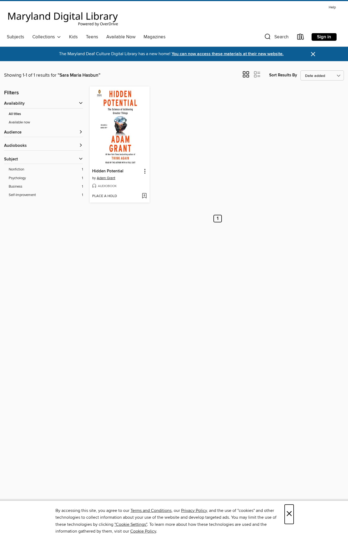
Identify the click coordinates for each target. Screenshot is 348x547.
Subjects (15, 37)
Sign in (324, 37)
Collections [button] (44, 37)
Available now (19, 122)
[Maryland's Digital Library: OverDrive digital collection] (63, 17)
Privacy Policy (194, 510)
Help (332, 7)
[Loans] (301, 38)
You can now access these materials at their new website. (228, 54)
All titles (15, 114)
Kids (73, 37)
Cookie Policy (143, 531)
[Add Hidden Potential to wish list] (144, 196)
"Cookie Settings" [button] (130, 524)
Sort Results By (283, 75)
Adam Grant (106, 178)
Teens (92, 37)
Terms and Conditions (151, 510)
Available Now (120, 37)
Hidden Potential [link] (107, 171)
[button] (276, 38)
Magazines (155, 37)
